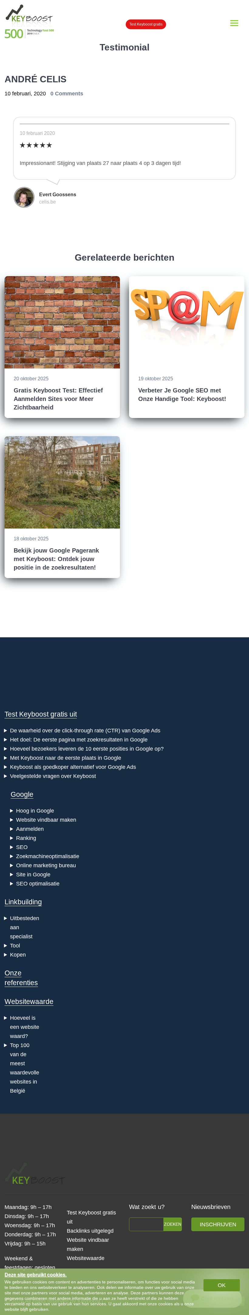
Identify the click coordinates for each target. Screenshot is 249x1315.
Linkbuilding (23, 902)
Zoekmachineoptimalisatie (47, 856)
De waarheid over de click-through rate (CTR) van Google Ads (85, 731)
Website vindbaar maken (46, 820)
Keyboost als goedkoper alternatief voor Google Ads (73, 767)
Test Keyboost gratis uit (41, 714)
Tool (15, 946)
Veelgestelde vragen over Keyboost (53, 776)
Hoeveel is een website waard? (24, 1027)
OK (222, 1285)
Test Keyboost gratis (145, 24)
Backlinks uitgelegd (90, 1231)
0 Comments (66, 94)
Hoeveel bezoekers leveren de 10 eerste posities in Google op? (87, 749)
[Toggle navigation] (234, 23)
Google (22, 794)
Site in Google (33, 875)
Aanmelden (30, 829)
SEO (22, 847)
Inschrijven (218, 1224)
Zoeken (172, 1224)
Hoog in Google (35, 811)
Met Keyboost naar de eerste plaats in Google (65, 758)
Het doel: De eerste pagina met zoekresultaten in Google (79, 740)
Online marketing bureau (46, 865)
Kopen (18, 955)
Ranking (26, 838)
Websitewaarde (29, 1001)
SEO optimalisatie (38, 884)
